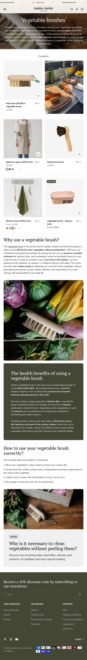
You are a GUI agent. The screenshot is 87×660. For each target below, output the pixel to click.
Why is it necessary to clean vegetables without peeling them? (43, 545)
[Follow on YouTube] (16, 639)
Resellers (35, 624)
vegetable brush (15, 246)
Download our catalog (41, 619)
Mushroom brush (55, 162)
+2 (19, 228)
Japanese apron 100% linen (19, 162)
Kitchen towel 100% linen (18, 221)
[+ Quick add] (38, 96)
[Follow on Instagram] (10, 639)
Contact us (68, 628)
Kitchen (7, 619)
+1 (19, 169)
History (34, 610)
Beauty (7, 614)
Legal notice (68, 624)
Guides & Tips (37, 614)
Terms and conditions (73, 619)
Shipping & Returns (72, 614)
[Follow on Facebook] (5, 639)
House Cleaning (11, 610)
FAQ (65, 610)
